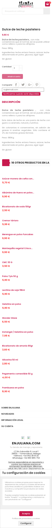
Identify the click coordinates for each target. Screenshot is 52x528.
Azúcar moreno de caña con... (18, 178)
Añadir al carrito (12, 76)
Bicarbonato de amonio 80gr (17, 345)
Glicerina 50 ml (10, 359)
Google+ (30, 84)
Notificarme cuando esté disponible (21, 93)
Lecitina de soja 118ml (13, 290)
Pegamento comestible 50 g (17, 373)
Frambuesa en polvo (13, 387)
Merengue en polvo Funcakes (17, 234)
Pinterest (36, 84)
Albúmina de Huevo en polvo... (18, 192)
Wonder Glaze (9, 318)
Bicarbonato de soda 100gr (16, 206)
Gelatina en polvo (11, 304)
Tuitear (23, 84)
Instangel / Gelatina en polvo (17, 332)
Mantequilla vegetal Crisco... (17, 248)
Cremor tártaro (10, 220)
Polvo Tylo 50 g (10, 276)
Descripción (11, 102)
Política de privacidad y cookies (26, 518)
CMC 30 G (7, 262)
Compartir (16, 84)
